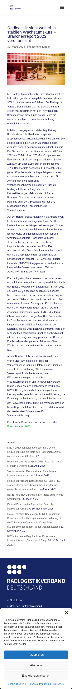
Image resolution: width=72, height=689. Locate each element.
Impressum (58, 684)
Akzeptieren (36, 654)
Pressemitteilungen (38, 46)
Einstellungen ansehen (36, 675)
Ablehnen (36, 665)
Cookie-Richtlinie (17, 684)
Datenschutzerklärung (39, 684)
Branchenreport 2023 (18, 426)
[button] (66, 612)
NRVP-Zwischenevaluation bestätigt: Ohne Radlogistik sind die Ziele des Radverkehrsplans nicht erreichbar (34, 451)
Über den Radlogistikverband (26, 606)
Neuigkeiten (16, 600)
